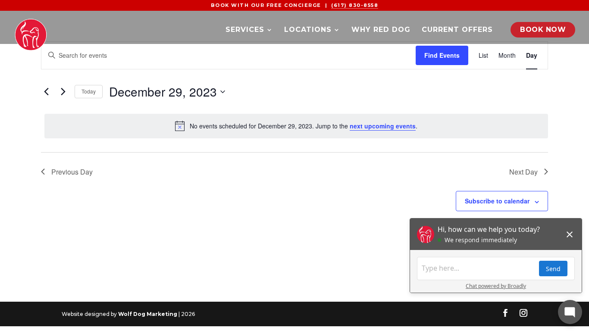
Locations (308, 30)
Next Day (523, 172)
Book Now (543, 29)
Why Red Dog (380, 30)
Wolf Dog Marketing (147, 314)
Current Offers (457, 30)
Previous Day (72, 172)
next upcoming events (383, 126)
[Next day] (63, 92)
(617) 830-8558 (354, 5)
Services (245, 30)
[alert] (296, 126)
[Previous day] (46, 92)
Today (88, 91)
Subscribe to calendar (497, 201)
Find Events (442, 55)
